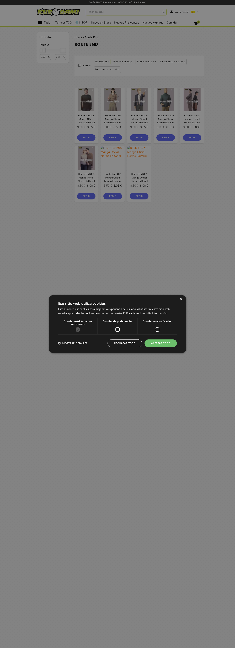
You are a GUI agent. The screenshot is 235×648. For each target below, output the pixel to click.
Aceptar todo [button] (160, 343)
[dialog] (117, 324)
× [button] (180, 299)
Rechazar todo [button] (124, 343)
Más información (156, 313)
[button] (72, 343)
